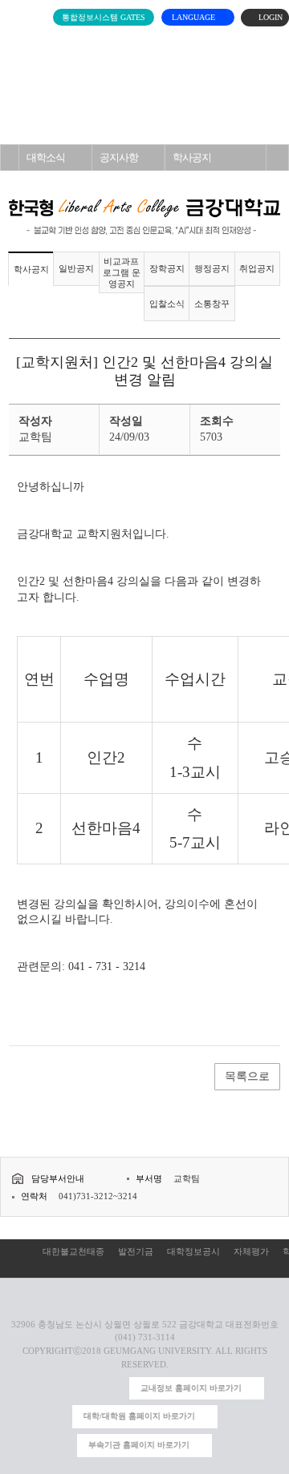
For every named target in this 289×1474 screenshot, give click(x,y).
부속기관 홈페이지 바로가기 (138, 1444)
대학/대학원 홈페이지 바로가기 (139, 1416)
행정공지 (212, 268)
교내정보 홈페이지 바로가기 (191, 1387)
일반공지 (76, 268)
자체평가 (251, 1251)
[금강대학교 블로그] (113, 1388)
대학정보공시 (193, 1251)
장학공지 (167, 268)
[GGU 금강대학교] (149, 44)
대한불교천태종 (73, 1251)
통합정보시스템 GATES (103, 17)
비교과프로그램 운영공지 (121, 272)
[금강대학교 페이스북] (88, 1388)
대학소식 (45, 157)
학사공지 (192, 157)
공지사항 (119, 157)
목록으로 (247, 1076)
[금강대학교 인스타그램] (36, 1388)
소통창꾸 (212, 303)
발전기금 (135, 1251)
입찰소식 (167, 303)
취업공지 (257, 268)
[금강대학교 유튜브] (62, 1388)
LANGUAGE (195, 17)
